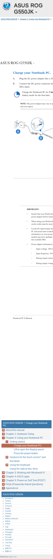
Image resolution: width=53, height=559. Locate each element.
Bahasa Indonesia (11, 518)
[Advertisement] (26, 40)
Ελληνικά (8, 506)
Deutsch (8, 503)
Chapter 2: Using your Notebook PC (35, 19)
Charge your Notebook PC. (28, 445)
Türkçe (7, 546)
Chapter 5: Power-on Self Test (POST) (25, 480)
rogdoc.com (12, 557)
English (7, 508)
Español (8, 511)
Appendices (12, 488)
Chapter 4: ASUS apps (17, 476)
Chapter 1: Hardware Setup (20, 434)
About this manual (15, 430)
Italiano (7, 521)
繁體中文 (8, 551)
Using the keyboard (20, 465)
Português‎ (9, 532)
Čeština (8, 501)
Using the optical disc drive (24, 468)
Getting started (17, 441)
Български (9, 498)
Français (8, 513)
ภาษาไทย (8, 543)
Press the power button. (26, 453)
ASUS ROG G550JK (6, 5)
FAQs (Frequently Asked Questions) (24, 484)
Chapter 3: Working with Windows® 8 (25, 472)
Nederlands (9, 529)
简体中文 (8, 548)
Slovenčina (9, 540)
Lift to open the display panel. (29, 449)
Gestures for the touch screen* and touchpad (28, 459)
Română (8, 534)
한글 (6, 527)
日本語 (7, 524)
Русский (8, 537)
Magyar (8, 516)
